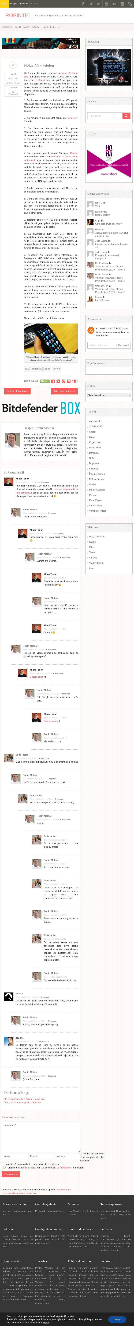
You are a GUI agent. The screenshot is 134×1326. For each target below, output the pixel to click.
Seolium (115, 1250)
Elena (98, 229)
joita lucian (101, 252)
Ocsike (92, 484)
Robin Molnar (30, 509)
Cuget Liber (95, 442)
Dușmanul (94, 463)
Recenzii (13, 88)
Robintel (18, 15)
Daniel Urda (95, 447)
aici (57, 1239)
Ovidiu (92, 542)
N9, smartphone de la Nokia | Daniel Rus (24, 1099)
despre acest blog (77, 1296)
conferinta (37, 368)
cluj (27, 368)
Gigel (97, 220)
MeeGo (73, 153)
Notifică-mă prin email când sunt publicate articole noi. (32, 1164)
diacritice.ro (41, 1285)
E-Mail (68, 381)
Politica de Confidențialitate (49, 1211)
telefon (56, 368)
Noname (99, 211)
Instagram (122, 4)
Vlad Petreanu (96, 563)
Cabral (92, 431)
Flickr (114, 4)
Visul (97, 206)
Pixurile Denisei (97, 489)
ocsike (19, 993)
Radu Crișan (95, 500)
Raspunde (45, 482)
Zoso (91, 568)
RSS (130, 4)
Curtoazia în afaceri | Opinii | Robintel (22, 1102)
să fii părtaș (63, 1167)
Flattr (74, 381)
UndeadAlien (101, 286)
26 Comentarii (13, 93)
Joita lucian (22, 754)
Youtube (106, 4)
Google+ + (63, 381)
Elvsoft (126, 1236)
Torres (92, 552)
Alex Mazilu (95, 421)
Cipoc (92, 437)
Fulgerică (93, 468)
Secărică (39, 1275)
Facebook (83, 4)
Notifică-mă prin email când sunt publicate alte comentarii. (92, 1157)
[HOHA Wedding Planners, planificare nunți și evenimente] (109, 177)
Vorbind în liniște (97, 511)
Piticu (92, 547)
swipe (41, 198)
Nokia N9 (71, 118)
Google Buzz (36, 676)
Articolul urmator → (64, 391)
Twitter (91, 4)
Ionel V (98, 202)
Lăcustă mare (102, 300)
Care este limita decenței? (108, 224)
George (99, 297)
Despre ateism (102, 215)
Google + (98, 4)
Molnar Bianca (96, 479)
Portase (93, 495)
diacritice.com (42, 1303)
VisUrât (93, 557)
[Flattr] (45, 381)
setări (46, 1322)
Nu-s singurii (50, 721)
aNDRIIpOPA (95, 426)
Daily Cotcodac (97, 536)
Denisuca (94, 453)
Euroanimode (107, 1239)
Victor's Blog (95, 505)
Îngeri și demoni (97, 474)
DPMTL (93, 458)
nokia (47, 368)
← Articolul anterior (17, 391)
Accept (117, 1319)
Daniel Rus (44, 80)
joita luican (101, 241)
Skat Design (108, 1214)
